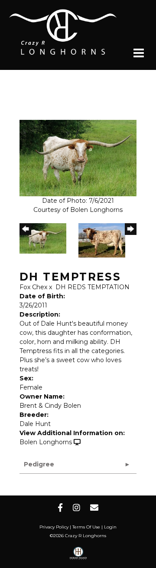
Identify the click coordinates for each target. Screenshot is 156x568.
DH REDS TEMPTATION (92, 287)
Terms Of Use (86, 527)
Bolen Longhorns (46, 442)
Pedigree (39, 464)
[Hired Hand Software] (78, 556)
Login (110, 527)
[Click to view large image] (78, 158)
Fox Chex (33, 287)
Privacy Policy (53, 527)
